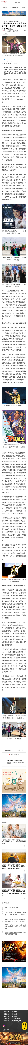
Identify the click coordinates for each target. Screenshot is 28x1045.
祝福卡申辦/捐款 (16, 1021)
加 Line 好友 (8, 750)
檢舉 (25, 31)
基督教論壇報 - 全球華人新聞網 (4, 2)
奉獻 (19, 2)
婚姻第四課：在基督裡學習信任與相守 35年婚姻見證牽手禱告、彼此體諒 (14, 893)
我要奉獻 (9, 763)
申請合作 (6, 1016)
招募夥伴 (6, 1018)
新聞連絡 (14, 1012)
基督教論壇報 (14, 8)
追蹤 (6, 33)
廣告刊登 (14, 1014)
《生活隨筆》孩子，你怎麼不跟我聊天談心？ (14, 842)
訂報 (16, 2)
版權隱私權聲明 (16, 1018)
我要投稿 (6, 1014)
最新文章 (4, 8)
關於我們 (6, 1012)
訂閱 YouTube (15, 754)
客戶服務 (14, 1016)
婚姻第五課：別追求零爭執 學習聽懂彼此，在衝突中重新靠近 (13, 867)
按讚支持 (20, 750)
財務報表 (6, 1021)
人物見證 (23, 8)
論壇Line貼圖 (6, 1030)
